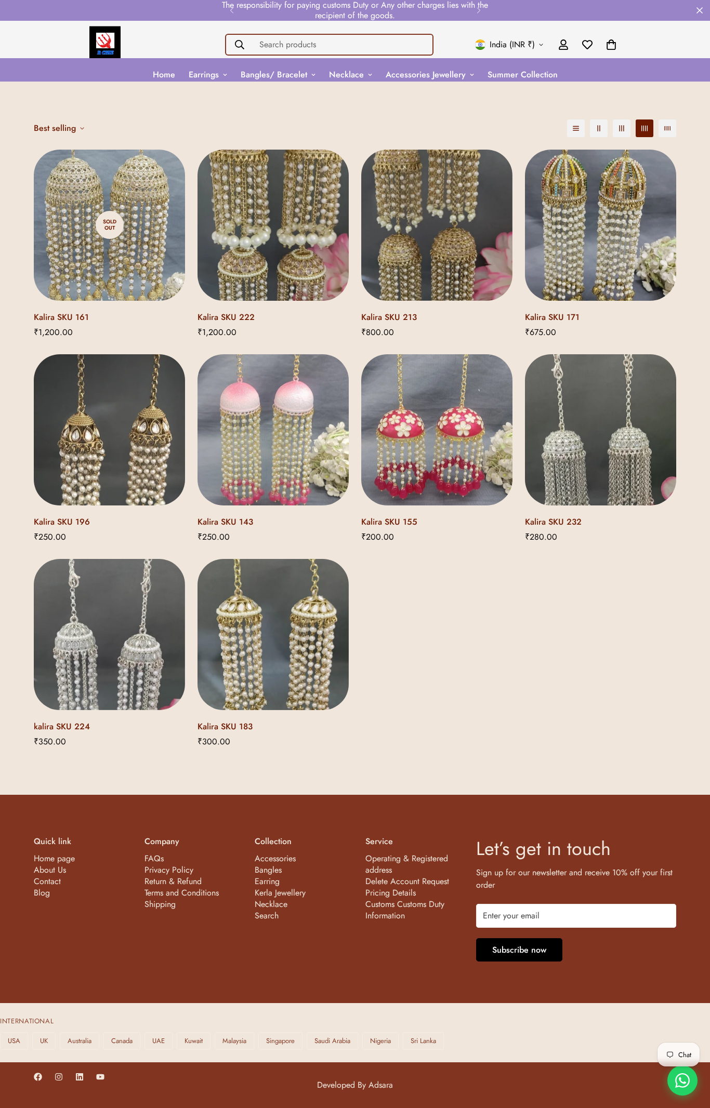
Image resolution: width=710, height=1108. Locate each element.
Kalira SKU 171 (552, 317)
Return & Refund (173, 881)
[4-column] (644, 128)
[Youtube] (100, 1077)
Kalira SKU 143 (225, 522)
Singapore (280, 1041)
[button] (611, 45)
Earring (267, 881)
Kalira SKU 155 (389, 522)
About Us (50, 870)
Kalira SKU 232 (553, 522)
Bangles (268, 870)
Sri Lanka (423, 1041)
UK (44, 1041)
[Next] (478, 10)
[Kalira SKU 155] (436, 429)
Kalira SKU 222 (226, 317)
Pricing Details (390, 893)
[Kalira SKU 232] (600, 429)
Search (267, 916)
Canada (122, 1041)
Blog (42, 893)
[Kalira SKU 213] (436, 225)
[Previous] (231, 10)
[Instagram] (59, 1077)
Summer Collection (523, 75)
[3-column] (621, 128)
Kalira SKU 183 (225, 726)
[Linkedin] (79, 1077)
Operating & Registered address (406, 864)
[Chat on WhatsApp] (682, 1080)
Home (164, 75)
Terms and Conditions (181, 893)
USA (14, 1041)
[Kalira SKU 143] (273, 429)
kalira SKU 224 (62, 726)
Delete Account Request (407, 881)
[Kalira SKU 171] (600, 225)
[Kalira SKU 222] (273, 225)
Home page (54, 858)
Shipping (160, 904)
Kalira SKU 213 (389, 317)
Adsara (381, 1085)
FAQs (154, 858)
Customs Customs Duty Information (404, 910)
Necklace (346, 75)
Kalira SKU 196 (62, 522)
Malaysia (234, 1041)
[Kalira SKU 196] (109, 429)
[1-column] (576, 128)
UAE (158, 1041)
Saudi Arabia (332, 1041)
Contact (47, 881)
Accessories (275, 858)
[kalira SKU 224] (109, 634)
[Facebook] (38, 1077)
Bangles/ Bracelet (274, 75)
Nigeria (380, 1041)
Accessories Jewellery (426, 75)
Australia (79, 1041)
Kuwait (194, 1041)
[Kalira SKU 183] (273, 634)
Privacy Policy (168, 870)
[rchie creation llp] (105, 45)
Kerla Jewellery (280, 893)
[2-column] (599, 128)
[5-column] (667, 128)
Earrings (204, 75)
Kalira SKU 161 (61, 317)
